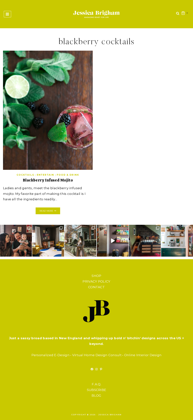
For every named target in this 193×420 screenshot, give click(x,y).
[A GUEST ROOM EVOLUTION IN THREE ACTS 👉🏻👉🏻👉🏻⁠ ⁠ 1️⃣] (145, 241)
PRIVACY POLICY (96, 281)
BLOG (96, 395)
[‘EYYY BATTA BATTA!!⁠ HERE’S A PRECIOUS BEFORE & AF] (113, 241)
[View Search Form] (177, 14)
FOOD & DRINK (68, 174)
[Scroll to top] (182, 413)
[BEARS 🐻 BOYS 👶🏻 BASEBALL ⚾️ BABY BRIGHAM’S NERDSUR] (48, 241)
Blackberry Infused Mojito (48, 180)
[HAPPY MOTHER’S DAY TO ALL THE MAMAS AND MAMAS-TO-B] (80, 241)
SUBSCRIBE (96, 390)
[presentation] (48, 110)
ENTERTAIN (45, 174)
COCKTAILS (25, 174)
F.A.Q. (96, 384)
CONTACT (96, 287)
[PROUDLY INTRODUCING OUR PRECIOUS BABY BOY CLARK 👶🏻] (16, 241)
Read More (50, 211)
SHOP (96, 276)
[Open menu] (7, 14)
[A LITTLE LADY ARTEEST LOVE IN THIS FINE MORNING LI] (177, 241)
